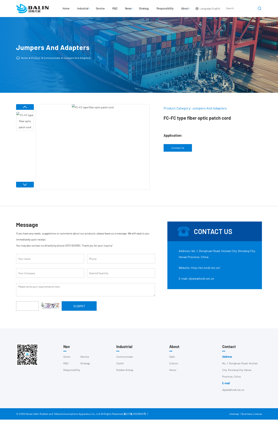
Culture (173, 363)
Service (100, 8)
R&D (114, 8)
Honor (172, 369)
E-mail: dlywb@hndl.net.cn (196, 278)
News (128, 8)
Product (35, 57)
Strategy (144, 8)
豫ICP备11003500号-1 (135, 413)
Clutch (120, 363)
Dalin (172, 356)
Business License (252, 413)
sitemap (234, 413)
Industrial (82, 8)
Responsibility (165, 8)
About (184, 8)
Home (66, 8)
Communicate (52, 57)
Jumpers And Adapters (77, 57)
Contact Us (177, 147)
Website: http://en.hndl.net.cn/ (199, 267)
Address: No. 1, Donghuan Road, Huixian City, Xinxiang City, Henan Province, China (217, 254)
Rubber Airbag (124, 369)
